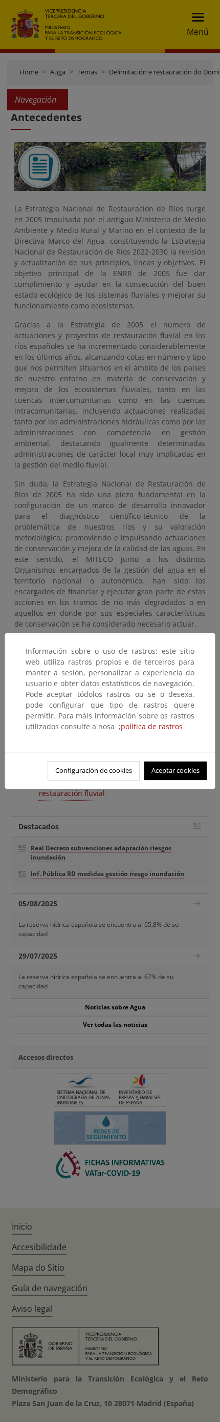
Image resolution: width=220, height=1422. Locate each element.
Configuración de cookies (93, 770)
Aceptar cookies (175, 770)
